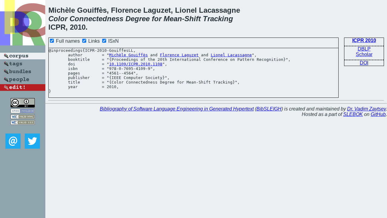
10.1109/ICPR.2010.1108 (135, 64)
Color (57, 19)
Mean (173, 19)
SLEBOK (353, 114)
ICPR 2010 (364, 40)
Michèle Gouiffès (128, 55)
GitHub (378, 114)
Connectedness (96, 19)
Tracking (218, 19)
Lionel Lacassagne (231, 55)
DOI (364, 62)
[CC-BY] (23, 105)
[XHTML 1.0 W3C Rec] (23, 117)
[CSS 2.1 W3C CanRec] (23, 129)
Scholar (364, 54)
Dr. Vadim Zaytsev (366, 108)
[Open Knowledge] (23, 111)
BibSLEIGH (268, 108)
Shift (192, 19)
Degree (137, 19)
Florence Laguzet (179, 55)
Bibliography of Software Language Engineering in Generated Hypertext (177, 108)
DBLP (364, 48)
